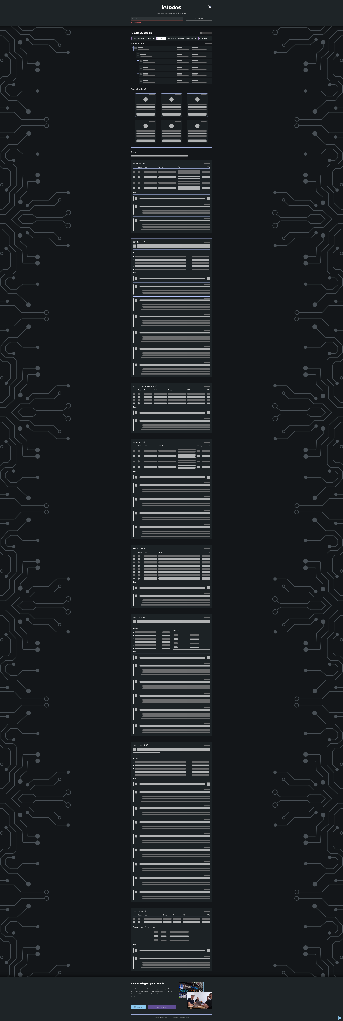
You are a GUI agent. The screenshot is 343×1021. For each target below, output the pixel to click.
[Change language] (210, 7)
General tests (150, 38)
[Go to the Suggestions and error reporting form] (340, 1018)
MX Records (203, 38)
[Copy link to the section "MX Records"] (144, 442)
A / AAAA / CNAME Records (187, 38)
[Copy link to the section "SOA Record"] (144, 242)
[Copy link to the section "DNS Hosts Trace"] (148, 43)
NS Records (161, 38)
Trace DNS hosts (138, 38)
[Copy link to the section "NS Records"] (144, 163)
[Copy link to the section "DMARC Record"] (147, 745)
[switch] (206, 33)
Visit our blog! (161, 1007)
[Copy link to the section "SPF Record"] (144, 617)
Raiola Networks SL (184, 1018)
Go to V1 (166, 1018)
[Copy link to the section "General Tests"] (145, 89)
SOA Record (171, 38)
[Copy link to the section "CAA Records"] (145, 911)
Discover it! (138, 1007)
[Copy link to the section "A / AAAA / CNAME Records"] (156, 386)
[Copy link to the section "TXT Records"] (145, 548)
